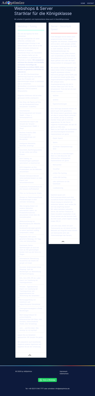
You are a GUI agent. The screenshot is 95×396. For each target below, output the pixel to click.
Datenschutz (64, 374)
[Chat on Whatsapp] (47, 381)
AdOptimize (28, 371)
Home (83, 3)
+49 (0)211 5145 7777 (36, 388)
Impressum (63, 371)
